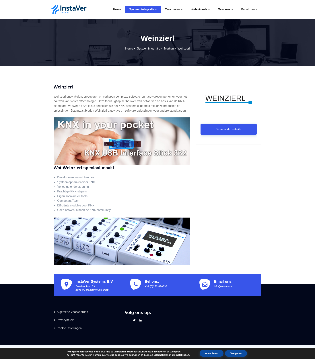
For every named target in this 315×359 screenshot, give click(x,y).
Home (117, 9)
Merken (169, 48)
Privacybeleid (65, 319)
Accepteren (211, 353)
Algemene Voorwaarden (72, 311)
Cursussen (172, 9)
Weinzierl (184, 48)
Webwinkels (199, 9)
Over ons (224, 9)
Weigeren (236, 353)
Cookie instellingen (69, 328)
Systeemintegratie (141, 9)
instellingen (182, 355)
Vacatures (248, 9)
